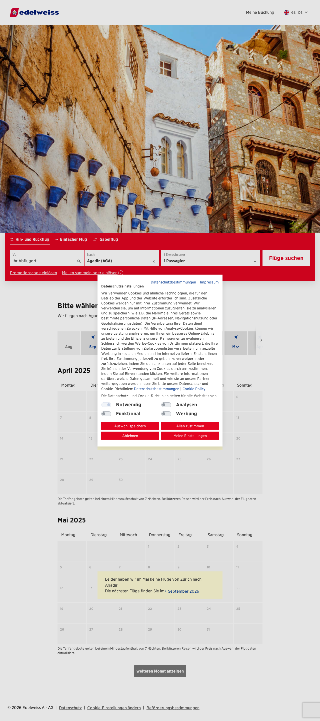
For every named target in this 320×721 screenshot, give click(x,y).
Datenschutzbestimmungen (173, 282)
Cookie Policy (194, 388)
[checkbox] (166, 404)
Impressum (209, 282)
